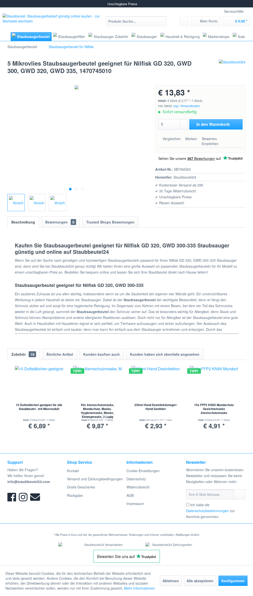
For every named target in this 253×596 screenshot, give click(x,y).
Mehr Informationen (139, 588)
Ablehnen (171, 580)
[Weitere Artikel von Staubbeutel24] (232, 68)
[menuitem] (136, 21)
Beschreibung (23, 222)
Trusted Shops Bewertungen (110, 222)
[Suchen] (162, 21)
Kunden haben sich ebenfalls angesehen (164, 354)
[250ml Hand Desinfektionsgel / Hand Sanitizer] (155, 383)
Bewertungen (59, 222)
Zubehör (22, 354)
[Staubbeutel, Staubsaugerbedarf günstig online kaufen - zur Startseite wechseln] (51, 21)
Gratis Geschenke (81, 486)
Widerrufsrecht (137, 486)
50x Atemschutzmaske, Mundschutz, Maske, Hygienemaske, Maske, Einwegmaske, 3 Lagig (97, 411)
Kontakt (73, 470)
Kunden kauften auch (101, 354)
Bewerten (209, 138)
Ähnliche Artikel (59, 354)
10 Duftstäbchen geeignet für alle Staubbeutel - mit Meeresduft (39, 407)
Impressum (135, 503)
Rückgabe (75, 495)
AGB (130, 495)
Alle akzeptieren (200, 580)
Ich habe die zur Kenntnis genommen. (210, 510)
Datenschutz (136, 478)
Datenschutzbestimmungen (207, 510)
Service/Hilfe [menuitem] (234, 11)
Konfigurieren (233, 580)
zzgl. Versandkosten (186, 106)
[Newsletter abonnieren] (239, 494)
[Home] (6, 36)
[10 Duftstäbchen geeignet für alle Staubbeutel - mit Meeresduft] (39, 383)
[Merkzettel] (184, 21)
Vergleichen (171, 138)
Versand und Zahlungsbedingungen (95, 478)
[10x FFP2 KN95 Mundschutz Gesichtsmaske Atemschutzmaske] (214, 383)
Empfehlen (209, 143)
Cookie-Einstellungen (143, 470)
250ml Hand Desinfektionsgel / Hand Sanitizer (155, 407)
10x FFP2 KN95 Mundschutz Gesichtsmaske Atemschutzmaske (214, 409)
